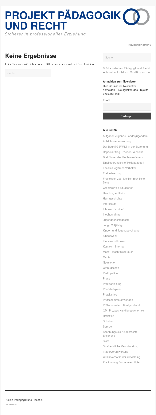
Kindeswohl (110, 236)
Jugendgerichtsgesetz (116, 220)
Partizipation (110, 273)
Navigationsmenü (139, 44)
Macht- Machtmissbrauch (118, 252)
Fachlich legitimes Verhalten (120, 168)
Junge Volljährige (113, 225)
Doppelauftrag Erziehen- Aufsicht (123, 152)
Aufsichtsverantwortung (117, 141)
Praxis (106, 278)
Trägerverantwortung (115, 351)
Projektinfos (110, 294)
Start (106, 341)
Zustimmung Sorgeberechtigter (121, 362)
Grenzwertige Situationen (118, 188)
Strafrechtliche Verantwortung (120, 346)
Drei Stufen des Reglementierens (123, 157)
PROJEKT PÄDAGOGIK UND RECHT (63, 20)
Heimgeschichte (112, 198)
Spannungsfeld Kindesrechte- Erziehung (120, 333)
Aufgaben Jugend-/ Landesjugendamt (125, 136)
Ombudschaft (111, 268)
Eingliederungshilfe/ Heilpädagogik (123, 162)
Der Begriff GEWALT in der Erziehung (125, 146)
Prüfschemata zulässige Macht (121, 305)
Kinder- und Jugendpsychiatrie (121, 230)
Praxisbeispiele (112, 289)
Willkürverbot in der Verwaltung (121, 357)
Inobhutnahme (111, 214)
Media (106, 257)
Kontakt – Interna (113, 246)
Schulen (108, 321)
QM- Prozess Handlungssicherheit (123, 310)
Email (106, 100)
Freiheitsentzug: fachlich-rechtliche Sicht (124, 180)
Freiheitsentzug (112, 173)
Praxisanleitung (112, 284)
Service (107, 326)
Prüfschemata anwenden (118, 300)
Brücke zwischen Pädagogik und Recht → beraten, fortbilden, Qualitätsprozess (126, 70)
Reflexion (108, 316)
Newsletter (109, 262)
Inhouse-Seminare (114, 209)
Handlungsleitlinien (114, 193)
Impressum (109, 204)
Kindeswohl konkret (114, 241)
